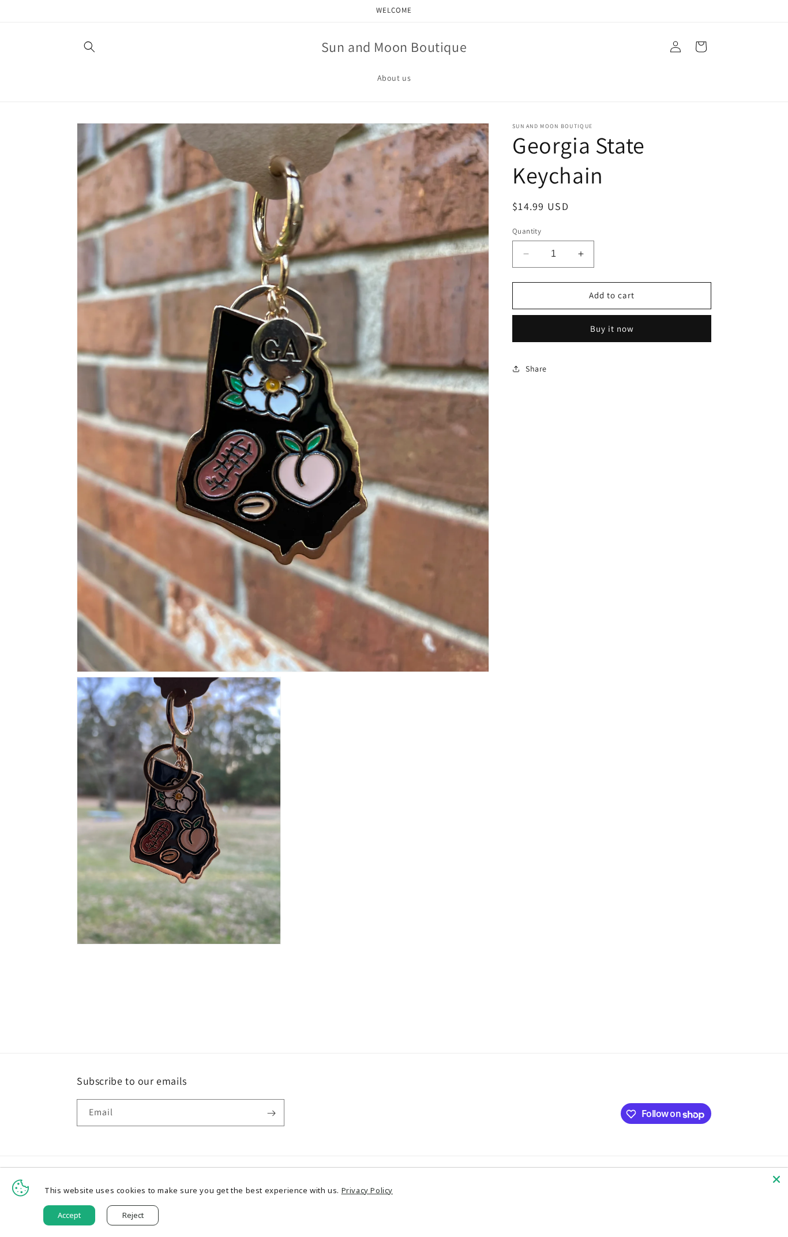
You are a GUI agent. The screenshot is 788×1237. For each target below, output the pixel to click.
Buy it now (612, 328)
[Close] (776, 1179)
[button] (89, 46)
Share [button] (536, 368)
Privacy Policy (367, 1190)
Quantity (526, 231)
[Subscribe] (271, 1113)
